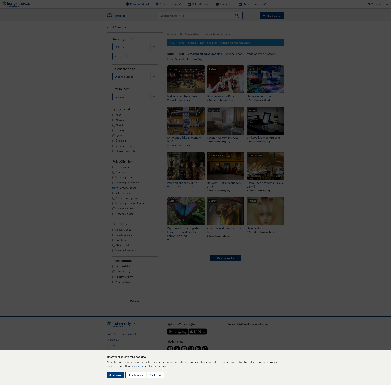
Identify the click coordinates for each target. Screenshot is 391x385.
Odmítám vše (135, 374)
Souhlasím (115, 374)
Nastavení (155, 374)
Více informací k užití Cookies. (149, 365)
